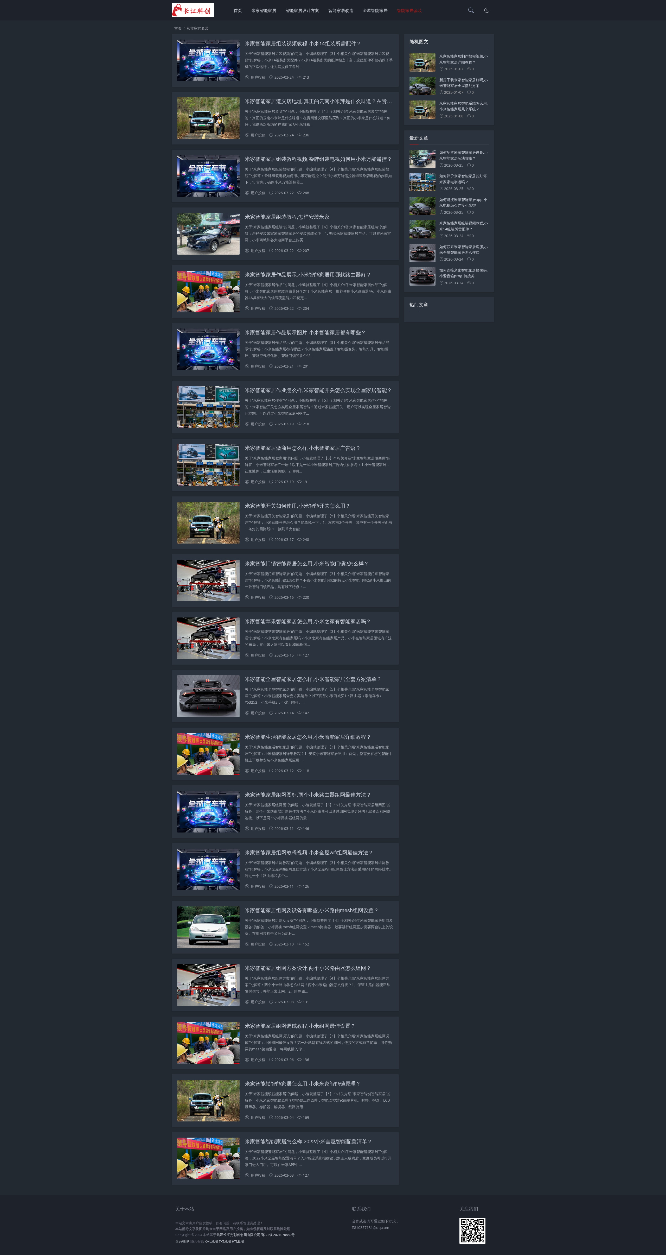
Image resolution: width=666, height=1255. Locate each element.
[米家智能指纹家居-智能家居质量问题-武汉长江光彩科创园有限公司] (193, 15)
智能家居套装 (409, 10)
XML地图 (211, 1241)
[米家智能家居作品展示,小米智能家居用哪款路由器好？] (208, 292)
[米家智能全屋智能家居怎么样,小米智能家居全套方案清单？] (208, 697)
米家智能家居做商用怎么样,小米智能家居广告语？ (303, 447)
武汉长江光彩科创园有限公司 (238, 1235)
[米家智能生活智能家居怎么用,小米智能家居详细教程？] (208, 755)
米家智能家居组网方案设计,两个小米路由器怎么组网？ (308, 968)
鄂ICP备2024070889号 (278, 1235)
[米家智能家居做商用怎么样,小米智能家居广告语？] (208, 466)
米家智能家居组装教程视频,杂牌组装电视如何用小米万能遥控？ (318, 158)
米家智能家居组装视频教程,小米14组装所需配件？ (303, 43)
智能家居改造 (340, 10)
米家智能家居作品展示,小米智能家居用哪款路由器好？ (308, 274)
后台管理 (182, 1241)
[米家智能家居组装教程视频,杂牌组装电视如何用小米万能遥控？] (208, 177)
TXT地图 (225, 1241)
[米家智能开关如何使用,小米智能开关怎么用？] (208, 523)
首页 (238, 10)
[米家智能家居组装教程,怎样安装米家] (208, 234)
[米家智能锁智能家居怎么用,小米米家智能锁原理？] (208, 1101)
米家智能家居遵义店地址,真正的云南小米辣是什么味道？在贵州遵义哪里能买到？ (339, 101)
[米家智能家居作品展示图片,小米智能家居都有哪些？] (208, 350)
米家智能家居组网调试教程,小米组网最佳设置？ (300, 1025)
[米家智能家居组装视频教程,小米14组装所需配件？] (208, 61)
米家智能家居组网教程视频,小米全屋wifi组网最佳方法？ (309, 852)
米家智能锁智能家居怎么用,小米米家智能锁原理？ (303, 1083)
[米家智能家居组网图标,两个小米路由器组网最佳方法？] (208, 812)
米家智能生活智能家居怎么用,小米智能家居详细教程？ (308, 736)
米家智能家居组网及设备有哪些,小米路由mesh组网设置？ (312, 910)
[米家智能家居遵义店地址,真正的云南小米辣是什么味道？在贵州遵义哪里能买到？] (208, 119)
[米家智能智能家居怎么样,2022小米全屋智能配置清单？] (208, 1159)
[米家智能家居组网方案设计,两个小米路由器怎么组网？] (208, 986)
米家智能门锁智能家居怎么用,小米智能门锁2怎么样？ (307, 563)
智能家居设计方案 (302, 10)
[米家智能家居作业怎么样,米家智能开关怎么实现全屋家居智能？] (208, 408)
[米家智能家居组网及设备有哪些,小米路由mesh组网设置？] (208, 928)
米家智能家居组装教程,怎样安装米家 (287, 216)
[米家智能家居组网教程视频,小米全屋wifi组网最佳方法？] (208, 870)
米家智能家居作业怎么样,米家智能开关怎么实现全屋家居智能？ (318, 390)
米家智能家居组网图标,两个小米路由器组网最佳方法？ (308, 794)
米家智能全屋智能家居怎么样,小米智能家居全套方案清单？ (313, 679)
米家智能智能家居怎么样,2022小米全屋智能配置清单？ (308, 1141)
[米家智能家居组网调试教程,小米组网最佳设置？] (208, 1043)
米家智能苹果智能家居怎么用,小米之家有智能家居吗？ (308, 621)
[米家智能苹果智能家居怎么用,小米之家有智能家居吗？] (208, 639)
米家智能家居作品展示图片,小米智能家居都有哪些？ (305, 332)
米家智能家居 (263, 10)
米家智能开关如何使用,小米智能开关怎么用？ (297, 505)
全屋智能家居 (375, 10)
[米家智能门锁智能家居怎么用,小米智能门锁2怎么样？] (208, 581)
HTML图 (238, 1241)
